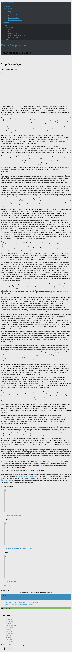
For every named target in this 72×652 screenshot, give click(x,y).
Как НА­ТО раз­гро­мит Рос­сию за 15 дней (18, 548)
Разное (8, 635)
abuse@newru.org (6, 480)
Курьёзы (9, 631)
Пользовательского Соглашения (26, 476)
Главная (7, 6)
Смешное (9, 637)
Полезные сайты (13, 18)
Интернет (9, 622)
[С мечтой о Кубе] (28, 577)
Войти (6, 22)
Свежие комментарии (15, 20)
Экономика (10, 641)
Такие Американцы (7, 2)
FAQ (9, 12)
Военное (9, 620)
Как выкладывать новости (16, 16)
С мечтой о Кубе (10, 581)
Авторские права (13, 14)
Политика (9, 633)
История (7, 59)
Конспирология (11, 625)
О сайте (10, 10)
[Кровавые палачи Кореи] (28, 511)
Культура (9, 629)
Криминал (9, 627)
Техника (9, 639)
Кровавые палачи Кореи (12, 515)
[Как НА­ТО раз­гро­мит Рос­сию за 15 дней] (28, 544)
